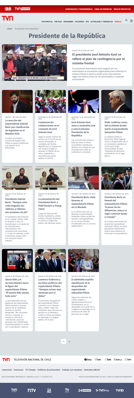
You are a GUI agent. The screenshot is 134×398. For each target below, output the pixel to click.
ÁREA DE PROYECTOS (122, 9)
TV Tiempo (30, 369)
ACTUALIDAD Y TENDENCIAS (102, 21)
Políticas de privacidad (49, 369)
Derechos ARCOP (92, 369)
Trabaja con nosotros (72, 369)
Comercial (7, 369)
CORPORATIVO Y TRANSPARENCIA (78, 9)
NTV (87, 21)
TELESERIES (79, 21)
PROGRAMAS (68, 21)
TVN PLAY (58, 21)
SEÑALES (118, 21)
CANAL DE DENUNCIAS (103, 9)
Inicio (9, 28)
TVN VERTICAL (47, 21)
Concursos (18, 369)
